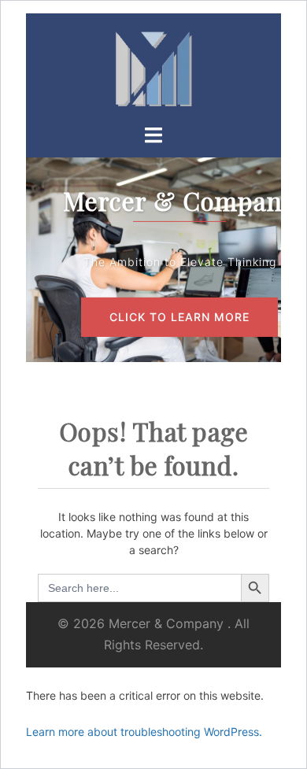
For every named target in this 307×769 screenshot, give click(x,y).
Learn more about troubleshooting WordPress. (144, 731)
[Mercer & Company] (153, 67)
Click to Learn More (179, 316)
